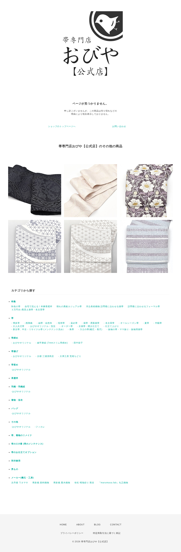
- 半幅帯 (157, 323)
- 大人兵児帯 (17, 326)
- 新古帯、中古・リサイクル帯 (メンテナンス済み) (37, 329)
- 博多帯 (15, 323)
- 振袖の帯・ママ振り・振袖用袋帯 (125, 329)
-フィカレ (40, 427)
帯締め (14, 338)
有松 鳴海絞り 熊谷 (84, 482)
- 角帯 (71, 329)
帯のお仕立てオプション (24, 452)
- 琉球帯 (60, 323)
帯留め (14, 364)
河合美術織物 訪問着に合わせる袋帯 (105, 306)
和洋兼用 (16, 460)
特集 (13, 301)
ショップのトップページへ (62, 126)
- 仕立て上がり (111, 326)
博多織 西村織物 (40, 482)
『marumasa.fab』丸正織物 (113, 482)
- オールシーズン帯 (129, 323)
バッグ (14, 408)
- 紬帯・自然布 (44, 323)
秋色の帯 (16, 306)
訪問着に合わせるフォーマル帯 (144, 306)
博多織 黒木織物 (61, 482)
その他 (14, 422)
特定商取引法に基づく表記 (107, 533)
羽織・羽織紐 (18, 386)
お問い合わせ (119, 126)
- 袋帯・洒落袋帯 (91, 323)
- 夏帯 (146, 323)
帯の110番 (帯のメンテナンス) (27, 444)
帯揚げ (14, 351)
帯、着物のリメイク (21, 435)
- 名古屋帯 (109, 323)
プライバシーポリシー (71, 533)
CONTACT (115, 524)
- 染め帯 (73, 323)
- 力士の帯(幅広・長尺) (90, 329)
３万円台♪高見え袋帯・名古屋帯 (28, 309)
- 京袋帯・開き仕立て (88, 326)
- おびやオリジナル (21, 343)
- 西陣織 (28, 323)
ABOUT (80, 524)
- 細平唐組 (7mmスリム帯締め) (52, 343)
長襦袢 (14, 378)
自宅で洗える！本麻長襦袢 (38, 306)
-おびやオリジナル (21, 369)
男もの (14, 469)
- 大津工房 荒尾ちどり (69, 356)
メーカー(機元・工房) (22, 477)
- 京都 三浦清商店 (45, 356)
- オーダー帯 (66, 326)
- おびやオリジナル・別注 (42, 326)
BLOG (97, 524)
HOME (63, 524)
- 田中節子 (77, 343)
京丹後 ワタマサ (19, 482)
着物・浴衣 (17, 400)
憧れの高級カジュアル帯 (69, 306)
